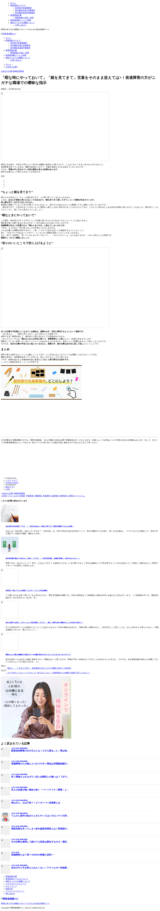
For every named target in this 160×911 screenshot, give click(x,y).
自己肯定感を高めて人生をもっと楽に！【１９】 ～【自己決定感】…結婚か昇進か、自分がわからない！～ (43, 558)
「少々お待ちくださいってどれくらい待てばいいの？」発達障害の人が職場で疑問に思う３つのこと (48, 673)
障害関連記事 (16, 15)
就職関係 (38, 496)
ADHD (4, 496)
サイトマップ (11, 886)
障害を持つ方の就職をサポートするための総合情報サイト (25, 903)
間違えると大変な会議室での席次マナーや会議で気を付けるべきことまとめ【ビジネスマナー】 (38, 654)
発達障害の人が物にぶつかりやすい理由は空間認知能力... (40, 763)
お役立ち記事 (7, 493)
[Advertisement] (71, 419)
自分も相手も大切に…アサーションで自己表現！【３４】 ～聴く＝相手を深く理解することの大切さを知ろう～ (44, 622)
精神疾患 (63, 496)
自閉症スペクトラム (76, 496)
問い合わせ (10, 894)
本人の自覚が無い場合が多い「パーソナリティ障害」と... (40, 789)
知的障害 (55, 496)
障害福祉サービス (18, 5)
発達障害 (46, 496)
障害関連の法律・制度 (24, 18)
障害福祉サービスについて (17, 879)
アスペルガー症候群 (16, 496)
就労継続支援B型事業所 (25, 13)
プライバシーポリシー (15, 891)
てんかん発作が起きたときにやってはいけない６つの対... (40, 815)
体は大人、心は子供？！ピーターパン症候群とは (35, 802)
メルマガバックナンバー (16, 884)
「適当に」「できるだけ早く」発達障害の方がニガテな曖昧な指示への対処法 (38, 668)
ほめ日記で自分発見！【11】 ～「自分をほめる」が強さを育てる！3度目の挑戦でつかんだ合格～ (40, 526)
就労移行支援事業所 (23, 8)
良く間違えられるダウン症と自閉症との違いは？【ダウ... (40, 776)
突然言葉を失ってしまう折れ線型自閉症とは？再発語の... (40, 828)
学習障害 (29, 496)
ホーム (13, 3)
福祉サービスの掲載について (22, 23)
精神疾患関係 (19, 493)
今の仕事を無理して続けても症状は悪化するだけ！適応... (40, 841)
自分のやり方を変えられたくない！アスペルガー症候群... (40, 867)
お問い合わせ (20, 25)
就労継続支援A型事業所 (25, 10)
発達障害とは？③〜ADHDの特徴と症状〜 (32, 854)
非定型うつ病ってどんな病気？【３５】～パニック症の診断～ (27, 590)
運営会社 (9, 889)
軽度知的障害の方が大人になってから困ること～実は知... (40, 750)
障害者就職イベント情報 (20, 20)
